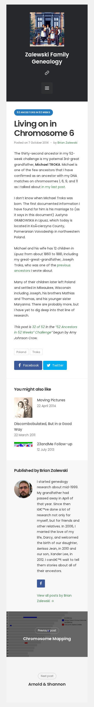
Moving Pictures (51, 400)
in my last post (53, 187)
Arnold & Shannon (47, 684)
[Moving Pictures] (23, 407)
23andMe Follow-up (54, 444)
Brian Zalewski (67, 143)
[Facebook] (41, 583)
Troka (36, 352)
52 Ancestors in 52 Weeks (33, 112)
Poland (21, 352)
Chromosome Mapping (47, 638)
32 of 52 (38, 327)
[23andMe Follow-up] (23, 447)
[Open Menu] (47, 88)
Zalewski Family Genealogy (47, 58)
